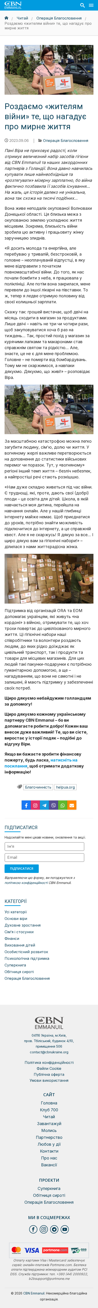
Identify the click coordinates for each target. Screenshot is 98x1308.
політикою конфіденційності (26, 883)
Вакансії (49, 1164)
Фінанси (12, 938)
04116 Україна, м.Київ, (49, 1041)
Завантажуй (49, 1123)
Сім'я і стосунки (19, 932)
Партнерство (49, 1137)
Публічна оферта (49, 1074)
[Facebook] (26, 805)
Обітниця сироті (19, 971)
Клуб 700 (49, 1109)
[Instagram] (35, 805)
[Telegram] (44, 805)
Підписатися (21, 868)
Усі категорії (16, 912)
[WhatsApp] (62, 805)
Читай (22, 18)
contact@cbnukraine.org (49, 1052)
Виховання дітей (20, 945)
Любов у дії (49, 1144)
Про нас (49, 1158)
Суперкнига (15, 965)
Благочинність (38, 787)
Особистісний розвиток (26, 951)
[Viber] (53, 805)
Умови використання (49, 1080)
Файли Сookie (49, 1068)
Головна (49, 1103)
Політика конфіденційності (49, 1062)
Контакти (49, 1151)
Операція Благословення (59, 18)
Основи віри (16, 918)
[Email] (71, 805)
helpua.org (65, 787)
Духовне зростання (23, 925)
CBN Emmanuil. (34, 1293)
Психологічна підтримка (27, 958)
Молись (49, 1130)
